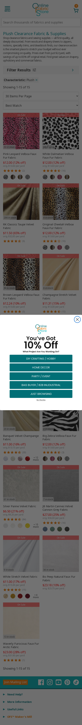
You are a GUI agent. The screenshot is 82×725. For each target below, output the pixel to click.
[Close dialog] (77, 319)
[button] (41, 358)
